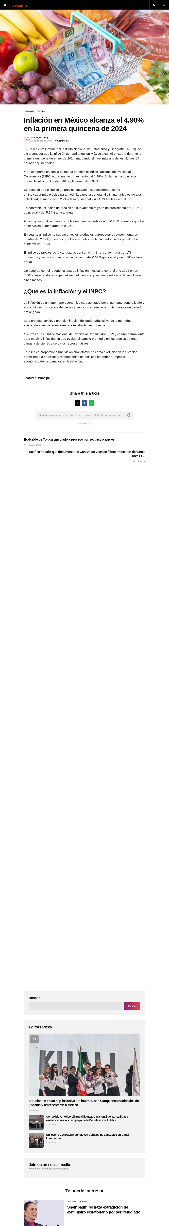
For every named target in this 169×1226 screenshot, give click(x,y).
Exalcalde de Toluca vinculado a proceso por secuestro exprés (69, 439)
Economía (29, 111)
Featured (30, 378)
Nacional (72, 1201)
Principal (44, 378)
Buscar (34, 998)
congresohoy (41, 137)
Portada (41, 111)
